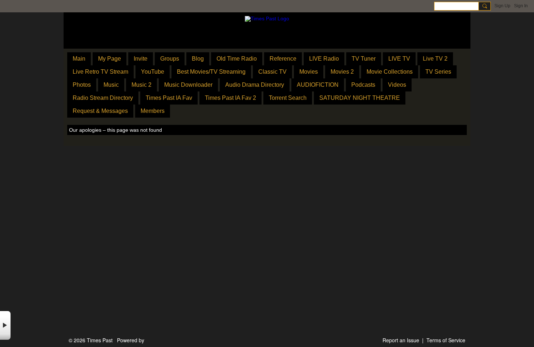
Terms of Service (445, 340)
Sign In (521, 5)
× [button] (5, 325)
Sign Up (502, 5)
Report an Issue (401, 340)
